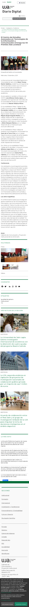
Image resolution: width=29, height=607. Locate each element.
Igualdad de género (7, 299)
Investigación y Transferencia (12, 28)
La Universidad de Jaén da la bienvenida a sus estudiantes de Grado (13, 475)
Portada (3, 28)
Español (9, 2)
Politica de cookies (6, 592)
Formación (5, 499)
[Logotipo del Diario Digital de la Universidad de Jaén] (11, 11)
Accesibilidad (6, 547)
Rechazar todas (7, 604)
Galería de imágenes (8, 533)
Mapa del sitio (6, 540)
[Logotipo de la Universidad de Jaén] (8, 7)
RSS (3, 543)
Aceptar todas (21, 604)
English (4, 2)
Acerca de (5, 550)
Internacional (6, 503)
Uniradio (4, 537)
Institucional (5, 301)
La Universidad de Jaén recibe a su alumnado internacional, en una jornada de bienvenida (14, 461)
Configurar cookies (6, 600)
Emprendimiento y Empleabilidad (12, 510)
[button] (14, 63)
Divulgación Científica (8, 518)
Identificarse (5, 553)
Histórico (4, 530)
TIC (2, 303)
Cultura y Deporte (7, 514)
